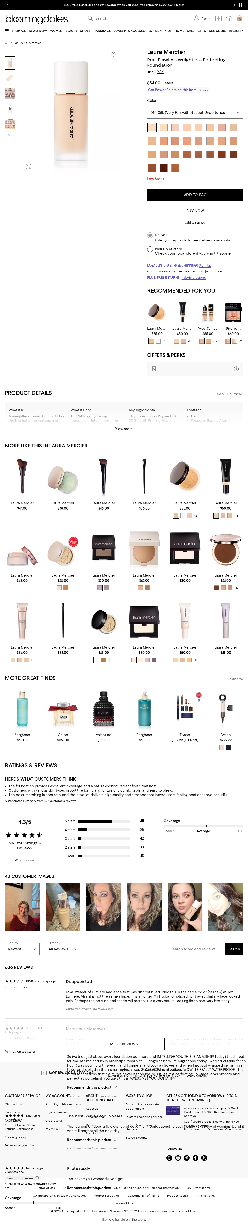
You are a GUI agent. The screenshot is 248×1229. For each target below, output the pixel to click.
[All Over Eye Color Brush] (144, 476)
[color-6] (216, 587)
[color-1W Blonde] (189, 660)
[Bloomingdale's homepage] (7, 43)
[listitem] (124, 5)
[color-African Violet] (99, 587)
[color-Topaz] (106, 587)
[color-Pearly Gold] (234, 341)
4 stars (70, 830)
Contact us (12, 1112)
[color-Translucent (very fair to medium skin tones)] (59, 587)
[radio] (151, 341)
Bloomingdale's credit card (64, 1104)
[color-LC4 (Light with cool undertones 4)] (201, 341)
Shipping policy (16, 1137)
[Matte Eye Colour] (185, 548)
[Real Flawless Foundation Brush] (103, 476)
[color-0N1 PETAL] (13, 660)
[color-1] (223, 587)
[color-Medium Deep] (103, 660)
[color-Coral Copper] (227, 341)
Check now (233, 1129)
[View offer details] (195, 369)
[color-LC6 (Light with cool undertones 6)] (208, 341)
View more (124, 429)
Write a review (25, 860)
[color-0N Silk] (176, 341)
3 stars (70, 839)
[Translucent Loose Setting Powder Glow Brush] (22, 476)
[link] (157, 335)
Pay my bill (52, 1129)
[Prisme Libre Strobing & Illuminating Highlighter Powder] (233, 312)
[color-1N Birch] (229, 515)
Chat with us (13, 1104)
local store (186, 253)
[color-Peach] (189, 515)
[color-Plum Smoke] (154, 660)
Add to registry (195, 222)
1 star (70, 856)
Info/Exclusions (194, 277)
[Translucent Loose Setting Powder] (103, 620)
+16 (236, 516)
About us (92, 1108)
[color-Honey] (110, 660)
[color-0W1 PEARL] (19, 660)
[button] (63, 111)
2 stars (70, 847)
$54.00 (153, 82)
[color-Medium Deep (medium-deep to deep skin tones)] (65, 587)
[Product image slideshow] (71, 111)
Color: (152, 100)
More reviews (124, 1044)
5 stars (70, 821)
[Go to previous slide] (8, 5)
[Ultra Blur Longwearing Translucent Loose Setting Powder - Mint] (63, 476)
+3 (164, 341)
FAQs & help (13, 1120)
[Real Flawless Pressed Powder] (144, 548)
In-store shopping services (144, 1117)
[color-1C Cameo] (183, 341)
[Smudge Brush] (63, 620)
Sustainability (95, 1133)
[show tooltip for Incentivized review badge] (36, 1178)
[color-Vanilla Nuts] (133, 660)
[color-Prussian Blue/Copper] (228, 747)
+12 (215, 341)
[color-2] (230, 587)
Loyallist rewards (57, 1112)
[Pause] (240, 5)
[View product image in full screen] (28, 166)
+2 (240, 341)
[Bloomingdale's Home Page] (37, 19)
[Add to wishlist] (113, 55)
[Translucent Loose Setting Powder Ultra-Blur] (63, 548)
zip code (180, 240)
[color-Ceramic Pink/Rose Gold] (221, 747)
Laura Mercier (166, 52)
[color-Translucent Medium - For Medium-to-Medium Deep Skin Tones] (140, 587)
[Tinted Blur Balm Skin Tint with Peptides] (225, 548)
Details (167, 83)
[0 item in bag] (239, 18)
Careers (91, 1125)
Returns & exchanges (19, 1129)
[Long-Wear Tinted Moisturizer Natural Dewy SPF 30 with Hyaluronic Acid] (185, 620)
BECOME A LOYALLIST (78, 5)
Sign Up (205, 265)
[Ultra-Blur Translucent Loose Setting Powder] (22, 548)
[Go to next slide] (234, 5)
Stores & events (136, 1137)
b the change (95, 1117)
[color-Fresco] (147, 660)
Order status (53, 1120)
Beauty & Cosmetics (27, 42)
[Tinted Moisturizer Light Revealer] (22, 620)
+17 (190, 341)
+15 (196, 660)
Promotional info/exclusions (203, 1129)
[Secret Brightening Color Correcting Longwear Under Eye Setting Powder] (157, 312)
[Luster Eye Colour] (103, 548)
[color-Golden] (151, 341)
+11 (32, 660)
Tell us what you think (19, 1145)
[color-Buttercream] (140, 660)
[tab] (10, 63)
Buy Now (195, 211)
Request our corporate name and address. (167, 1211)
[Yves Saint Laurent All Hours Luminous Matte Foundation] (208, 312)
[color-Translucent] (158, 341)
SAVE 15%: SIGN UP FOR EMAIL (73, 1073)
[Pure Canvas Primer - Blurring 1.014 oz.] (225, 620)
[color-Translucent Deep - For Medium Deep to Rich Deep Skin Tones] (147, 587)
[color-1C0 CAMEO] (26, 660)
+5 (236, 588)
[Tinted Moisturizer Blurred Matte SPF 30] (182, 312)
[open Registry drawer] (229, 18)
